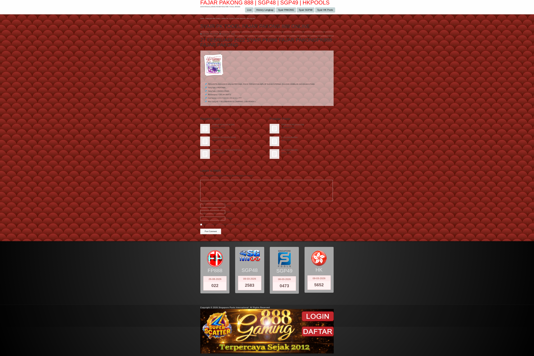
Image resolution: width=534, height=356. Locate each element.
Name (228, 206)
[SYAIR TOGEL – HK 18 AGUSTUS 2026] (205, 154)
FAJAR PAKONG (219, 45)
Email (228, 212)
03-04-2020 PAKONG (289, 150)
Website (229, 218)
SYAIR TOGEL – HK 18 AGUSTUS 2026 (227, 150)
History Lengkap (264, 10)
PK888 (324, 40)
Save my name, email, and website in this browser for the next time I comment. (232, 224)
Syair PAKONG (286, 10)
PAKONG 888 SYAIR (210, 34)
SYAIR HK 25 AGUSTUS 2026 (223, 125)
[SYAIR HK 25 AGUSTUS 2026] (205, 128)
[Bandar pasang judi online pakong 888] (267, 65)
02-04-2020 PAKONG (289, 137)
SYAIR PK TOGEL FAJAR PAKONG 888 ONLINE (255, 26)
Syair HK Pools (325, 10)
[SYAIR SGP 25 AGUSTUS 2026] (205, 141)
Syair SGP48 (305, 10)
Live (249, 10)
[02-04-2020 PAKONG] (274, 141)
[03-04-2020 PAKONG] (274, 154)
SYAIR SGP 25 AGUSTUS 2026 (224, 137)
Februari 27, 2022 (228, 34)
